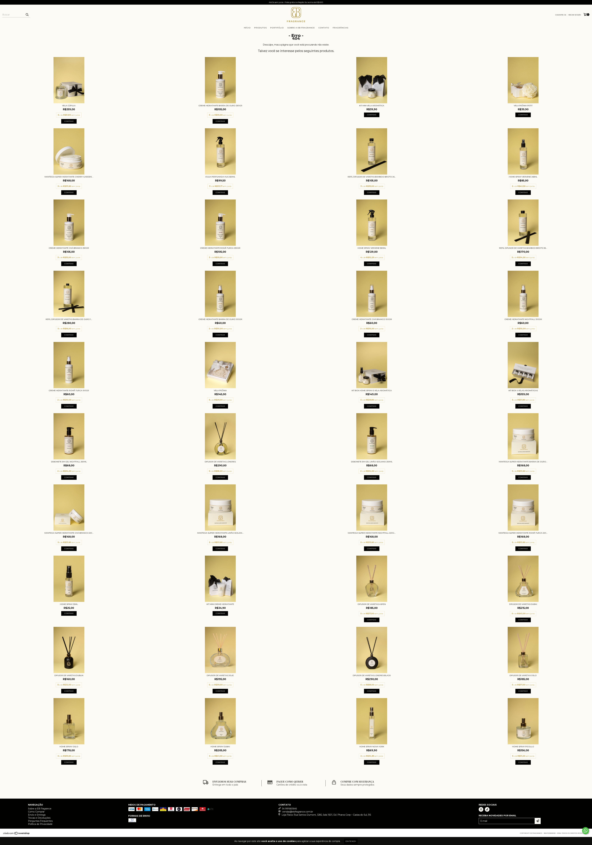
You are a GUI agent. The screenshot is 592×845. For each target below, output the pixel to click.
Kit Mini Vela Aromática (371, 105)
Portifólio (277, 28)
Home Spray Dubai (220, 746)
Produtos (260, 28)
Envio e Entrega (36, 814)
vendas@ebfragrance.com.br (297, 811)
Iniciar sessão (574, 15)
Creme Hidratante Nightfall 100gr (523, 319)
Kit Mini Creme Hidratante (220, 604)
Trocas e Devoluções (39, 817)
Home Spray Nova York (371, 746)
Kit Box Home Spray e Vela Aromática (372, 390)
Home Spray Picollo (523, 746)
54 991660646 (289, 808)
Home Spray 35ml (69, 604)
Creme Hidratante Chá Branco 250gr (69, 248)
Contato (323, 28)
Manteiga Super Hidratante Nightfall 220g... (372, 533)
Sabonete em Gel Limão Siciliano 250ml (372, 462)
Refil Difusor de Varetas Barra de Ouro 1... (69, 319)
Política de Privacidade (40, 824)
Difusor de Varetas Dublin (68, 675)
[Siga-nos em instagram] (481, 809)
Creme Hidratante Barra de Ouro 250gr (220, 105)
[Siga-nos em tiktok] (487, 809)
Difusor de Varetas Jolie (220, 675)
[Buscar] (27, 14)
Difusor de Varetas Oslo (523, 675)
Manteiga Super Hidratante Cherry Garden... (69, 177)
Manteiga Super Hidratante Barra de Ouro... (523, 462)
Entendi (351, 841)
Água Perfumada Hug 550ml (220, 177)
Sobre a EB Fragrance (301, 28)
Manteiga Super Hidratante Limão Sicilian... (220, 533)
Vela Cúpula (69, 105)
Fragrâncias (340, 28)
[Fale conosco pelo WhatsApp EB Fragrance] (585, 830)
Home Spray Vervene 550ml (372, 248)
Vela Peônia (220, 390)
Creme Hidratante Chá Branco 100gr (372, 319)
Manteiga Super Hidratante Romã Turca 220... (523, 533)
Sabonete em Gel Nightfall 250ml (69, 462)
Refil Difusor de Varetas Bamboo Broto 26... (372, 177)
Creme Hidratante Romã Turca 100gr (69, 390)
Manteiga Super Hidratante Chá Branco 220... (68, 533)
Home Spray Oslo (69, 746)
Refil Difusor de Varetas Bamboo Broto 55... (523, 248)
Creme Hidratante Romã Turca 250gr (220, 248)
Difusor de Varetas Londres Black (372, 675)
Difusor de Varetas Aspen (372, 604)
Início (247, 28)
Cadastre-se (560, 15)
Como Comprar (36, 811)
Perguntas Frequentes (40, 821)
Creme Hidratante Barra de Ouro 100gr (220, 319)
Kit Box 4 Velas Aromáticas (523, 390)
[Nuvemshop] (16, 834)
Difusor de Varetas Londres (220, 462)
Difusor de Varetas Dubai (523, 604)
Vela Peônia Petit (523, 105)
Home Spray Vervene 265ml (523, 177)
